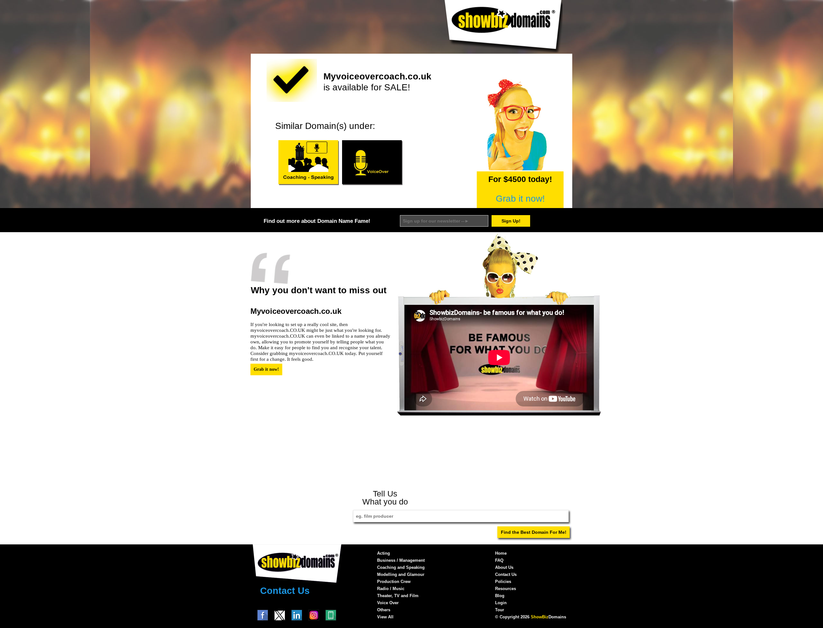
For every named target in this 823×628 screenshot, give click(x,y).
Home (501, 553)
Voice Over (388, 602)
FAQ (499, 560)
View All (385, 616)
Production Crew (394, 581)
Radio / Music (390, 588)
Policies (503, 581)
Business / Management (401, 560)
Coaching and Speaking (401, 567)
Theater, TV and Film (398, 595)
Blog (499, 595)
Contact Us (285, 591)
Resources (505, 588)
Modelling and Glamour (400, 574)
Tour (499, 609)
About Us (504, 567)
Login (501, 602)
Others (383, 609)
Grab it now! (520, 199)
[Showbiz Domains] (503, 51)
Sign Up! (511, 220)
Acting (383, 553)
